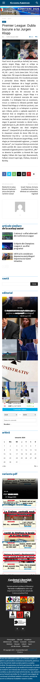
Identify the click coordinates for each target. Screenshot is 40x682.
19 (26, 454)
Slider (4, 238)
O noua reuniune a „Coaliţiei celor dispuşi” (20, 311)
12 (26, 450)
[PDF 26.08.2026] (20, 509)
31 (17, 462)
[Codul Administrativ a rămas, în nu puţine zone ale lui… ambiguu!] (20, 371)
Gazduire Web (32, 650)
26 (26, 458)
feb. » (36, 466)
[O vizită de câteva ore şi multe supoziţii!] (20, 349)
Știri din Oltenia (15, 646)
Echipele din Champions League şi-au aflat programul (24, 246)
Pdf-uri (6, 491)
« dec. (4, 466)
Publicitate (25, 646)
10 (17, 450)
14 (35, 450)
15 (4, 454)
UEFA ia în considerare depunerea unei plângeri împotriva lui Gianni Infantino (24, 257)
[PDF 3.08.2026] (20, 573)
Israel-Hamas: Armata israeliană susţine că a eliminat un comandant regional (29, 190)
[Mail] (23, 629)
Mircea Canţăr (13, 316)
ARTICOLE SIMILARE (12, 226)
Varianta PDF (9, 474)
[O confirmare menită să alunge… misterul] (20, 328)
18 (22, 454)
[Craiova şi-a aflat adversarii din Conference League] (7, 236)
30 (10, 462)
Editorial (7, 293)
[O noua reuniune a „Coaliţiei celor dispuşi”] (20, 392)
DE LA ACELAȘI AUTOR (13, 228)
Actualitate (27, 639)
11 (22, 450)
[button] (37, 3)
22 (4, 458)
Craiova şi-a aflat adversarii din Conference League (25, 234)
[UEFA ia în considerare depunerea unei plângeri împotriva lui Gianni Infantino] (7, 256)
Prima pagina (11, 639)
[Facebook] (17, 629)
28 (35, 458)
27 (31, 458)
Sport (9, 18)
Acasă (4, 18)
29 (4, 462)
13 (31, 450)
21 (35, 454)
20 (31, 454)
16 (10, 454)
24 (17, 458)
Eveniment (31, 642)
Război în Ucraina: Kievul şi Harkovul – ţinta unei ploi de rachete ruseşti (9, 190)
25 (22, 458)
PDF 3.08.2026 (10, 494)
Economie (23, 642)
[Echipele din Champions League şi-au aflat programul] (7, 246)
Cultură (24, 644)
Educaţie (17, 644)
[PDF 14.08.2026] (20, 530)
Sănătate (9, 644)
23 (10, 458)
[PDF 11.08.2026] (20, 552)
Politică (16, 642)
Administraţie (7, 642)
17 (17, 454)
